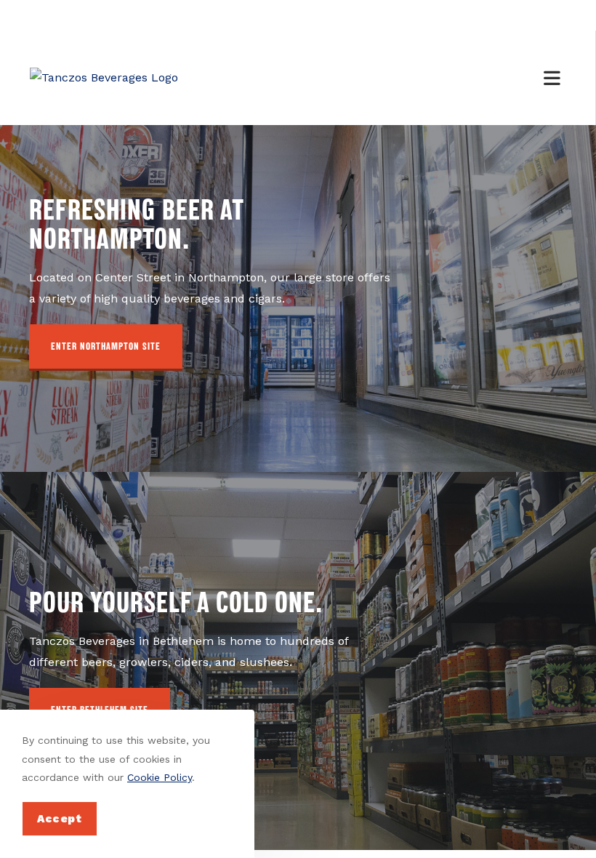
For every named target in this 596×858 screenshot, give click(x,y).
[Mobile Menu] (554, 78)
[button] (105, 347)
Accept (59, 818)
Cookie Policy (159, 777)
